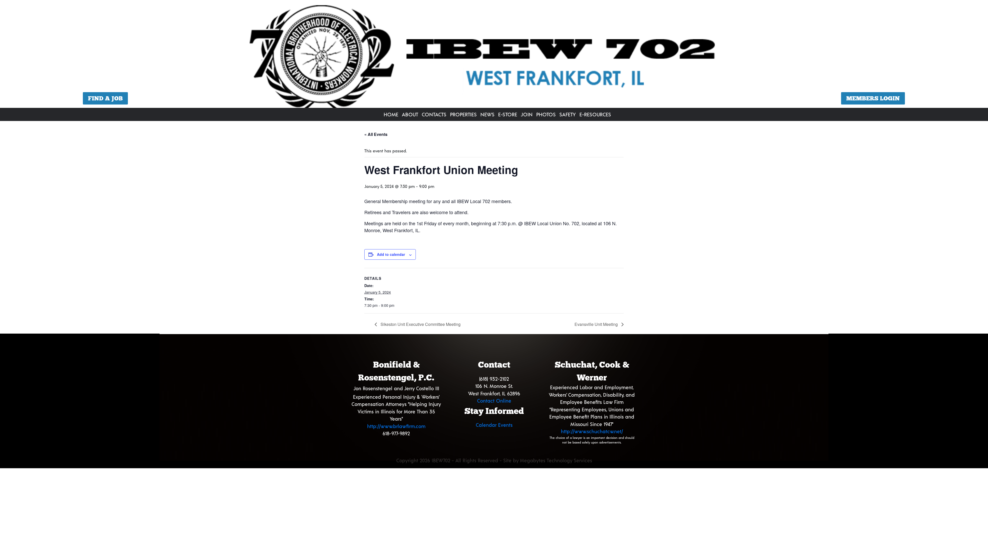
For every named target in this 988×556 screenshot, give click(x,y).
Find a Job (105, 98)
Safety (567, 114)
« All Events (375, 134)
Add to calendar (391, 254)
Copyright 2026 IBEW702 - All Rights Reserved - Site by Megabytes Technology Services (494, 460)
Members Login (873, 98)
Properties (463, 114)
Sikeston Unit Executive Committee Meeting (420, 324)
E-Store (507, 114)
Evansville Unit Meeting (597, 324)
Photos (546, 114)
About (410, 114)
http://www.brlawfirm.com (396, 426)
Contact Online (494, 401)
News (487, 114)
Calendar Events (494, 425)
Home (391, 114)
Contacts (434, 114)
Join (527, 114)
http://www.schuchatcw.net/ (592, 431)
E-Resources (595, 114)
